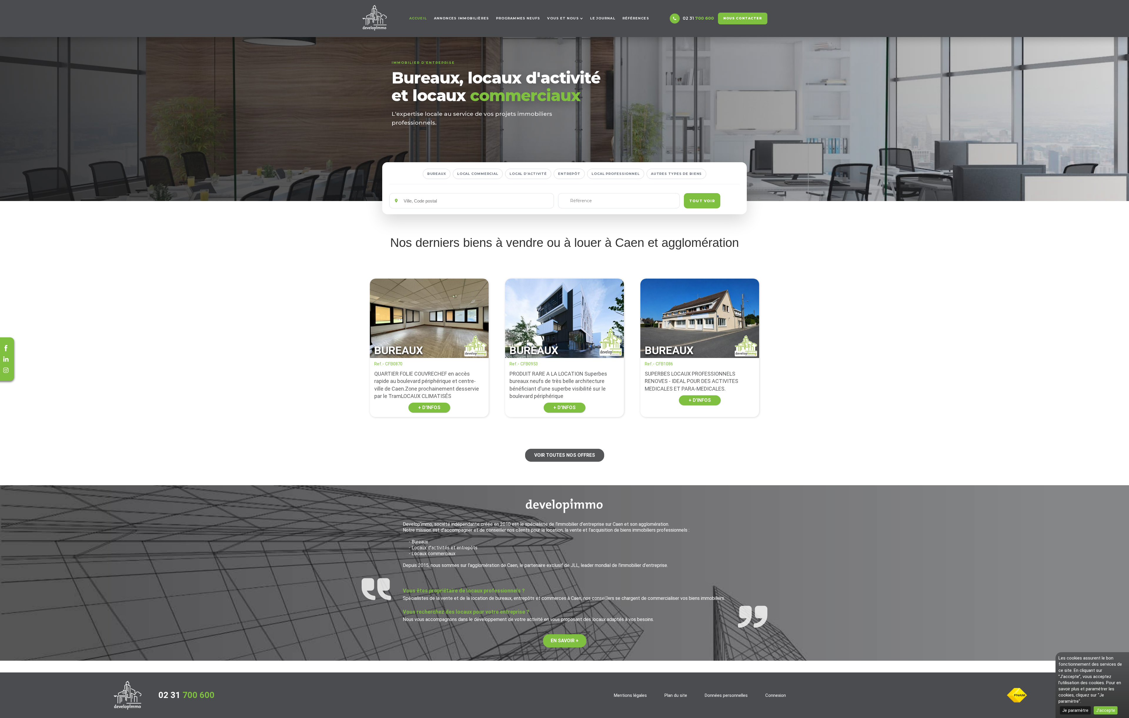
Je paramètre (1075, 710)
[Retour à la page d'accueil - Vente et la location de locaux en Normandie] (127, 695)
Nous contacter (742, 18)
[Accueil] (375, 17)
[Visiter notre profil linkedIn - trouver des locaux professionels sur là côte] (6, 359)
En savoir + (565, 640)
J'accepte (1105, 710)
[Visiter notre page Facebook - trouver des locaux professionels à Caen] (6, 348)
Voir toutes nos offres (564, 455)
